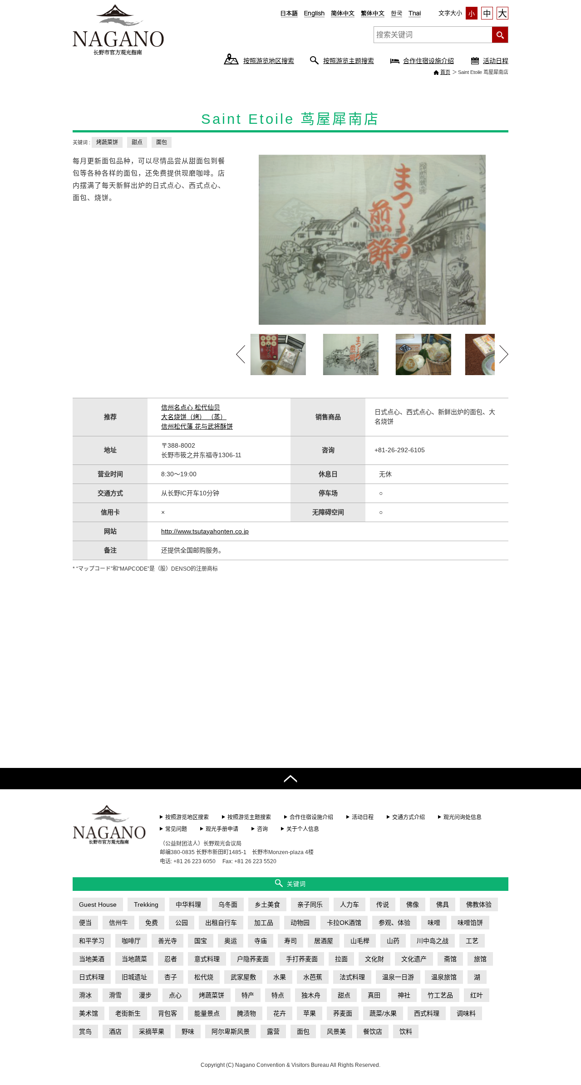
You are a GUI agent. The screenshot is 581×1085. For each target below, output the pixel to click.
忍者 (170, 959)
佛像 (412, 904)
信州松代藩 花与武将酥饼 (197, 426)
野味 (188, 1031)
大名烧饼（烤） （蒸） (193, 416)
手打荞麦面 (302, 959)
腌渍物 (246, 1013)
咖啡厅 (131, 940)
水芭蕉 (312, 977)
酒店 (115, 1031)
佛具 (442, 904)
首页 (445, 72)
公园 (181, 922)
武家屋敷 (243, 977)
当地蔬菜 (134, 959)
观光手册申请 (222, 829)
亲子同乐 (310, 904)
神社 (404, 995)
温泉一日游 (398, 977)
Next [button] (503, 354)
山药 (393, 940)
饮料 (405, 1031)
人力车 (349, 904)
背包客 (167, 1013)
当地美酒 (91, 959)
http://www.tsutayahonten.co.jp (205, 531)
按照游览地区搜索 (268, 60)
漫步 (145, 995)
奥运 (230, 940)
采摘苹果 (151, 1031)
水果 (279, 977)
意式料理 (207, 959)
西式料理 (426, 1013)
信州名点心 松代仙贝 (190, 407)
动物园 (300, 922)
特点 (277, 995)
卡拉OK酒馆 (344, 922)
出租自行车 (221, 922)
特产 (247, 995)
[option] (372, 240)
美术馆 (88, 1013)
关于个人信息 (302, 829)
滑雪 (115, 995)
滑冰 (85, 995)
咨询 (262, 829)
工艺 (472, 940)
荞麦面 (342, 1013)
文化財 (374, 959)
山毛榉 (359, 940)
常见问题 (176, 829)
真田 (374, 995)
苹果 (309, 1013)
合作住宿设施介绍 (428, 60)
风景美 (336, 1031)
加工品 (263, 922)
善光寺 (167, 940)
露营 (273, 1031)
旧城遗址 (134, 977)
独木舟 (310, 995)
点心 (175, 995)
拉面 (341, 959)
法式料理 (352, 977)
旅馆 (480, 959)
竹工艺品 (440, 995)
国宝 (200, 940)
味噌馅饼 (470, 922)
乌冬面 (227, 904)
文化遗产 (414, 959)
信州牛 (118, 922)
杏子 (170, 977)
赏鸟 (85, 1031)
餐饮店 (372, 1031)
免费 (151, 922)
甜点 (137, 142)
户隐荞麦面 (253, 959)
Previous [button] (240, 354)
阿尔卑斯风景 (231, 1031)
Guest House (98, 904)
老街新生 (128, 1013)
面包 (161, 142)
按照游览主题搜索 (348, 60)
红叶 (476, 995)
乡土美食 (267, 904)
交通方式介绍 (408, 817)
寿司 (290, 940)
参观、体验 (394, 922)
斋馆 (450, 959)
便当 (85, 922)
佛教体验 (479, 904)
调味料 (466, 1013)
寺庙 (260, 940)
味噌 (434, 922)
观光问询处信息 (462, 817)
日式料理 (91, 977)
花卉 (279, 1013)
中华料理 (188, 904)
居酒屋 (323, 940)
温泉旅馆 (444, 977)
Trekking (146, 904)
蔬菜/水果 (383, 1013)
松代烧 (203, 977)
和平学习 (91, 940)
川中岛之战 (432, 940)
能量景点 (207, 1013)
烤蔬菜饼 (107, 142)
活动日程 (495, 60)
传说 (382, 904)
